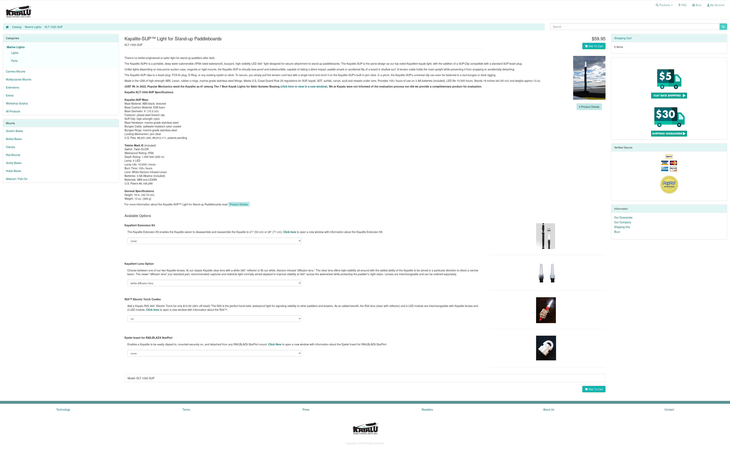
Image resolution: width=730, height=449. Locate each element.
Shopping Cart (623, 38)
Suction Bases (14, 131)
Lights (14, 53)
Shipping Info (622, 227)
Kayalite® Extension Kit (140, 225)
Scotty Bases (13, 163)
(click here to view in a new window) (303, 86)
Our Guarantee (623, 217)
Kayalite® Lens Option (139, 263)
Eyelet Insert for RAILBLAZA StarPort (148, 337)
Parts (13, 61)
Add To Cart (595, 46)
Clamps (10, 147)
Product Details (589, 107)
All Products (13, 111)
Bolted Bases (14, 139)
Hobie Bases (13, 171)
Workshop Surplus (17, 103)
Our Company (622, 222)
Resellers (427, 409)
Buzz (617, 232)
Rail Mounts (13, 155)
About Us (548, 409)
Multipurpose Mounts (18, 79)
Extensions (12, 87)
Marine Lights (33, 27)
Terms (186, 409)
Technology (63, 409)
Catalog (16, 27)
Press (305, 409)
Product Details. (238, 204)
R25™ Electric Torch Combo (143, 299)
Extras (9, 95)
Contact (669, 409)
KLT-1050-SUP (54, 27)
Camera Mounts (15, 71)
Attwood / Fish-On (17, 179)
